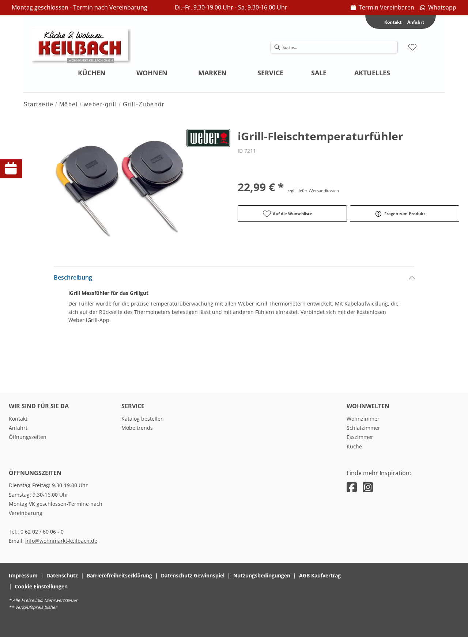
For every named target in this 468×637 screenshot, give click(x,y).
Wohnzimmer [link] (363, 418)
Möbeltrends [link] (137, 427)
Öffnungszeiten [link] (27, 436)
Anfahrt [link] (415, 22)
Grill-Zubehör (144, 104)
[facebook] (352, 487)
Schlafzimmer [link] (363, 427)
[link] (382, 7)
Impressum (23, 575)
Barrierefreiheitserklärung (119, 575)
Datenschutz (62, 575)
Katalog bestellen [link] (142, 418)
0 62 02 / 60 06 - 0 (42, 531)
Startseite (38, 104)
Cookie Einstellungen (41, 586)
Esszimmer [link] (360, 436)
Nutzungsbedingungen (261, 575)
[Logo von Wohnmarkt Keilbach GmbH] (81, 47)
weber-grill (100, 104)
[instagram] (368, 487)
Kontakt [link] (18, 418)
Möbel (68, 104)
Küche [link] (354, 446)
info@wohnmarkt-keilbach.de (61, 540)
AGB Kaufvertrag (320, 575)
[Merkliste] (412, 47)
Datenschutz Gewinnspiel (192, 575)
